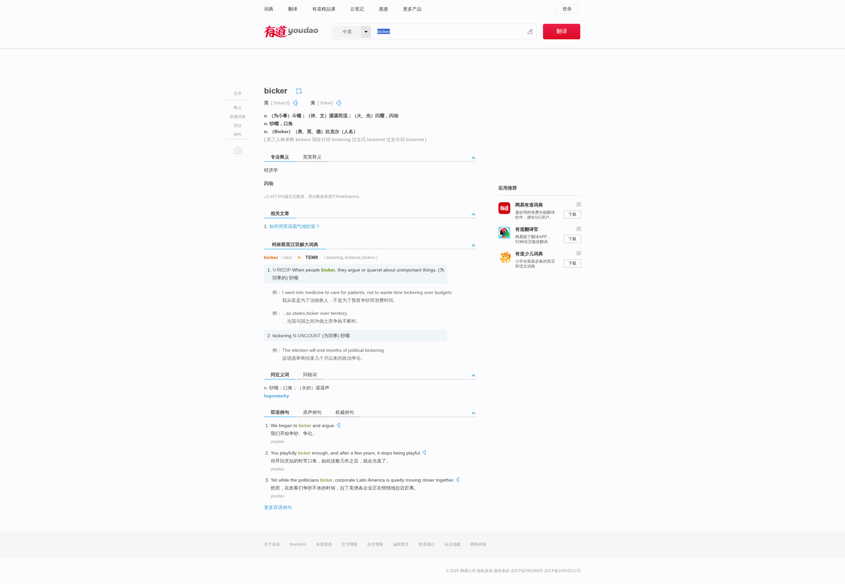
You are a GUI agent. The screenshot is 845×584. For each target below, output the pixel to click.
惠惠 (383, 9)
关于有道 (272, 544)
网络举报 (478, 544)
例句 (238, 134)
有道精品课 (323, 9)
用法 (238, 125)
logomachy (276, 395)
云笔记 (357, 9)
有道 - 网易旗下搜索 (291, 31)
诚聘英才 (401, 544)
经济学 (271, 170)
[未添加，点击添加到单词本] (300, 90)
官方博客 (349, 544)
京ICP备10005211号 (562, 570)
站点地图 (452, 544)
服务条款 (502, 570)
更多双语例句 (278, 507)
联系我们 (427, 544)
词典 (268, 9)
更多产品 (412, 9)
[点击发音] (338, 425)
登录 (567, 9)
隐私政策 (485, 570)
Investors (298, 544)
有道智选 (324, 544)
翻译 (292, 9)
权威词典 (238, 116)
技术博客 (375, 544)
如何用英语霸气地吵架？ (294, 226)
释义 (238, 107)
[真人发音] (295, 103)
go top (238, 150)
